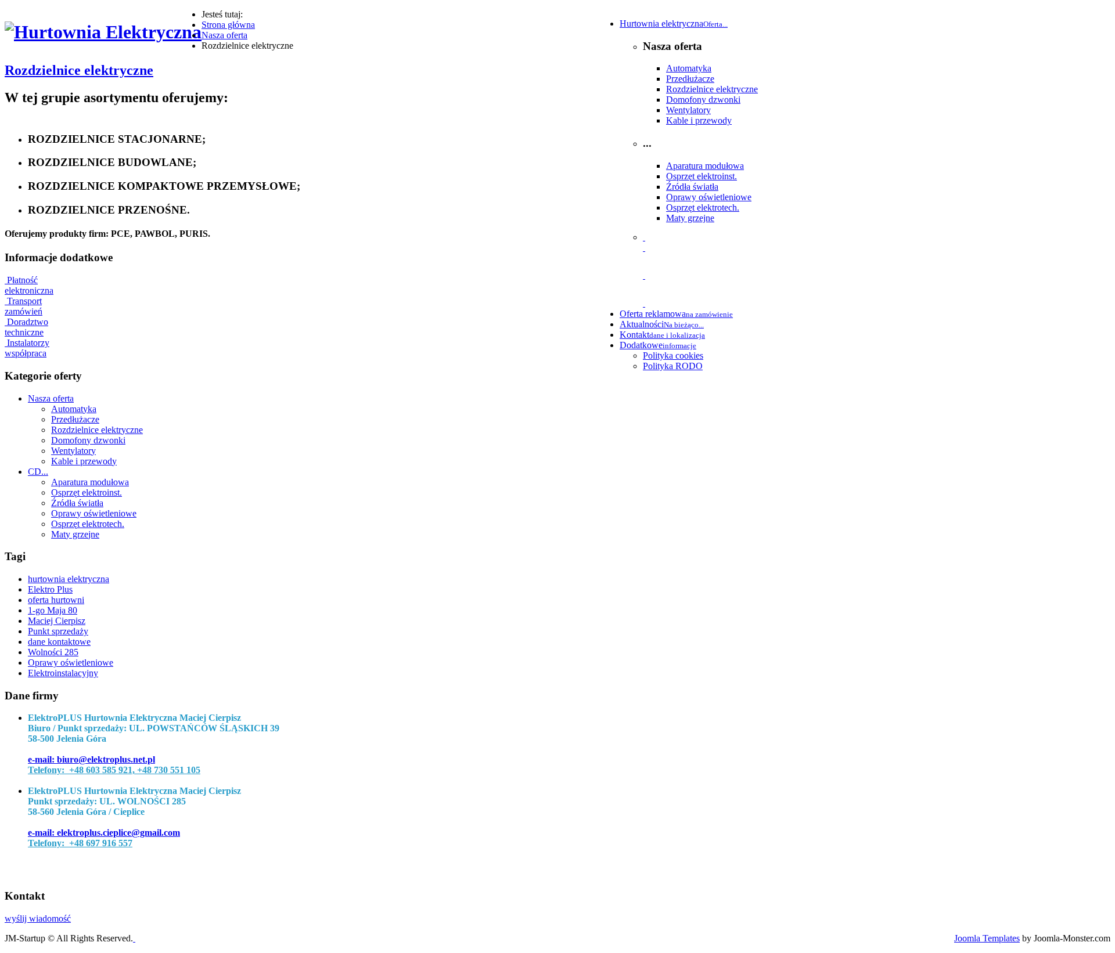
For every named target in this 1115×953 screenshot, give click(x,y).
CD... (38, 471)
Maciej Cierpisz (56, 621)
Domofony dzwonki (703, 99)
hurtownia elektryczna (68, 579)
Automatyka (688, 68)
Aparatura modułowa (705, 166)
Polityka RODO (673, 366)
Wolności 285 (53, 652)
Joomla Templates (987, 938)
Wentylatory (688, 110)
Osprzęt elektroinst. (701, 176)
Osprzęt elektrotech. (702, 207)
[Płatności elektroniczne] (644, 247)
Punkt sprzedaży (58, 631)
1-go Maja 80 (52, 610)
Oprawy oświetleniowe (708, 197)
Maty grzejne (690, 218)
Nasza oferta (51, 398)
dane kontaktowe (59, 642)
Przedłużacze (690, 79)
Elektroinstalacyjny (63, 673)
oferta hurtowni (56, 600)
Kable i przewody (699, 120)
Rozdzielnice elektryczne (712, 89)
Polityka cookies (673, 355)
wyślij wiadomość (38, 918)
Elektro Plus (50, 589)
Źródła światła (692, 187)
